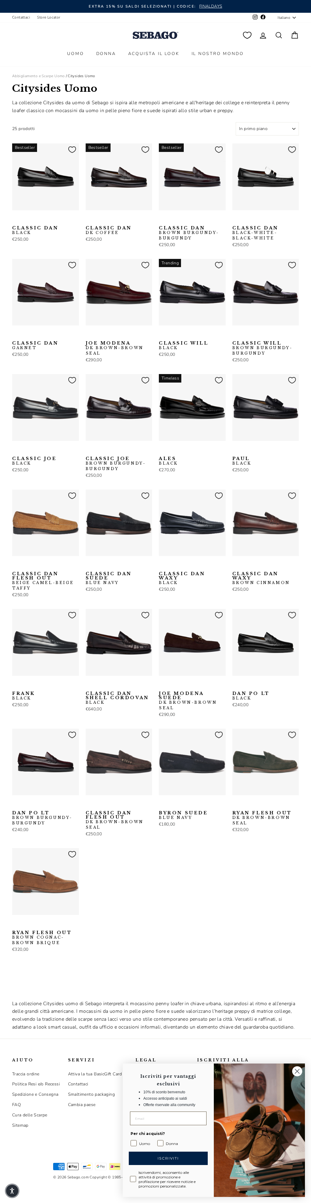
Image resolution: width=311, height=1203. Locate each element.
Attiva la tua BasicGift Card (95, 1074)
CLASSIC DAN (35, 230)
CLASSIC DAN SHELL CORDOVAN (117, 698)
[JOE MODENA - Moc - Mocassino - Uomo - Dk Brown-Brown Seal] (90, 335)
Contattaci (21, 17)
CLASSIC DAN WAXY (182, 578)
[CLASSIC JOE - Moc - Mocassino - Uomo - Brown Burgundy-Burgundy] (26, 450)
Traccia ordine (25, 1074)
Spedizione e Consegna (35, 1094)
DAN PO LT (251, 695)
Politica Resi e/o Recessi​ (36, 1084)
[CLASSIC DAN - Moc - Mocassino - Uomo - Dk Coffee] (45, 220)
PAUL (241, 461)
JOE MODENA (115, 348)
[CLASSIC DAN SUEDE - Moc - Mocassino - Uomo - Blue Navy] (90, 565)
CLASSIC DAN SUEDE (109, 578)
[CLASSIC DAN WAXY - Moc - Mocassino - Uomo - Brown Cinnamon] (172, 565)
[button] (12, 1191)
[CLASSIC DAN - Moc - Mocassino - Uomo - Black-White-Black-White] (26, 220)
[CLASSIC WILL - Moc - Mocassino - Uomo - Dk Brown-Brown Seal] (182, 335)
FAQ (16, 1105)
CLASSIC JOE (34, 461)
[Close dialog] (297, 1071)
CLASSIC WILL (183, 345)
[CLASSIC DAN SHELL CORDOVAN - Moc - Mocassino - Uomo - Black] (90, 685)
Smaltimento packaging (91, 1094)
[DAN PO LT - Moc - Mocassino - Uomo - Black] (236, 685)
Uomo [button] (75, 54)
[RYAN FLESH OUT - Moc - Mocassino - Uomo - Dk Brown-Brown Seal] (236, 805)
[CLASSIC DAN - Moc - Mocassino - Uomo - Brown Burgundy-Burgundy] (35, 220)
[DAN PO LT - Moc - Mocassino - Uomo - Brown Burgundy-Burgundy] (246, 685)
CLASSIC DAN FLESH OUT (43, 581)
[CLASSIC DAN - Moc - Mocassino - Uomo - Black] (16, 220)
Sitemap (20, 1125)
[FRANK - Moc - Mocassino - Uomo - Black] (16, 685)
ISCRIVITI (168, 1158)
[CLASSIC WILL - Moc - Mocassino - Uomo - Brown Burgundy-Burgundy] (172, 335)
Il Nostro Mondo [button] (218, 54)
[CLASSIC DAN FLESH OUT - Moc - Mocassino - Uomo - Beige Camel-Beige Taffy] (16, 565)
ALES (168, 461)
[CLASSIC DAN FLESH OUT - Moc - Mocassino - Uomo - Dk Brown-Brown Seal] (26, 565)
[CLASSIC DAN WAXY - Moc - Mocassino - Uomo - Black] (163, 565)
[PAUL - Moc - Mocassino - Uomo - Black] (236, 450)
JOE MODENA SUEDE (188, 700)
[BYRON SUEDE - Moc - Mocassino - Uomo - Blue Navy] (163, 805)
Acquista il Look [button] (153, 54)
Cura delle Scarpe (29, 1115)
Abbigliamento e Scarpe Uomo (38, 76)
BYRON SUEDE (183, 815)
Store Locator (48, 17)
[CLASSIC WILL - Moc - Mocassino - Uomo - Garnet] (192, 335)
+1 (54, 219)
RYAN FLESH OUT (262, 818)
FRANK (23, 695)
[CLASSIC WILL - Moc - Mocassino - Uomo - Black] (163, 335)
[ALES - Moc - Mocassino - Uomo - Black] (163, 450)
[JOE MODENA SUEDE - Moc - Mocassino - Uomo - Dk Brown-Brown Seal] (163, 685)
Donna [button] (106, 54)
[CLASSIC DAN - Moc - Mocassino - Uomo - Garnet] (16, 335)
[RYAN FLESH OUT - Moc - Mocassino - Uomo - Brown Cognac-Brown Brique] (246, 805)
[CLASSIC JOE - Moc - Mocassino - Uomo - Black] (16, 450)
